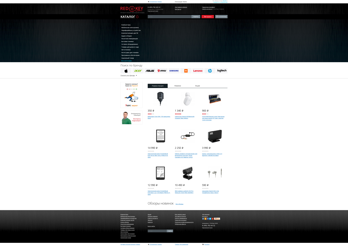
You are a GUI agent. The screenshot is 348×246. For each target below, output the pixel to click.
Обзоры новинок (153, 216)
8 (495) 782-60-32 (208, 225)
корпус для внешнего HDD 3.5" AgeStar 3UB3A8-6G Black (212, 154)
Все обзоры (179, 204)
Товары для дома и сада (130, 47)
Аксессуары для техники (129, 52)
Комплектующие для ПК (129, 33)
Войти (185, 1)
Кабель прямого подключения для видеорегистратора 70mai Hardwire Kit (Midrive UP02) (186, 155)
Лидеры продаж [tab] (157, 86)
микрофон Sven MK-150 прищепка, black (159, 117)
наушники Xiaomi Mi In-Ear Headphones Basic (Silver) (210, 192)
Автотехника (125, 50)
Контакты (178, 9)
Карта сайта (151, 226)
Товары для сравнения (181, 244)
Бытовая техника (127, 41)
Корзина (208, 16)
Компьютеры (126, 25)
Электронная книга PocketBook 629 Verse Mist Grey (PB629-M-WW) (158, 155)
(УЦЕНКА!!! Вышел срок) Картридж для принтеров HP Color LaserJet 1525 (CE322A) (213, 118)
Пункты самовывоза (181, 218)
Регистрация (178, 1)
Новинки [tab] (177, 86)
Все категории (126, 61)
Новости (150, 222)
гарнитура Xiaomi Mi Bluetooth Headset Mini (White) (184, 117)
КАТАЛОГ (128, 16)
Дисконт (150, 220)
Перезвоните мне (153, 11)
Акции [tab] (197, 86)
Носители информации (129, 38)
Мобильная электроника (130, 27)
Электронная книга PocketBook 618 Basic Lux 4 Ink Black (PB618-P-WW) (159, 192)
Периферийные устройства (131, 30)
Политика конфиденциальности (184, 222)
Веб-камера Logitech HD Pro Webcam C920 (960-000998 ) (184, 192)
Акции (149, 214)
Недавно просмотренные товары (130, 244)
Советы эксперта (207, 9)
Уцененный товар (127, 58)
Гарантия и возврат (208, 7)
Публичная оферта (180, 224)
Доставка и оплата (181, 7)
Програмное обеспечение (130, 55)
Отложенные (222, 16)
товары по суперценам (220, 2)
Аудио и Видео (126, 36)
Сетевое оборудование (129, 44)
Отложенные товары (156, 1)
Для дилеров (205, 214)
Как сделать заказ (180, 214)
